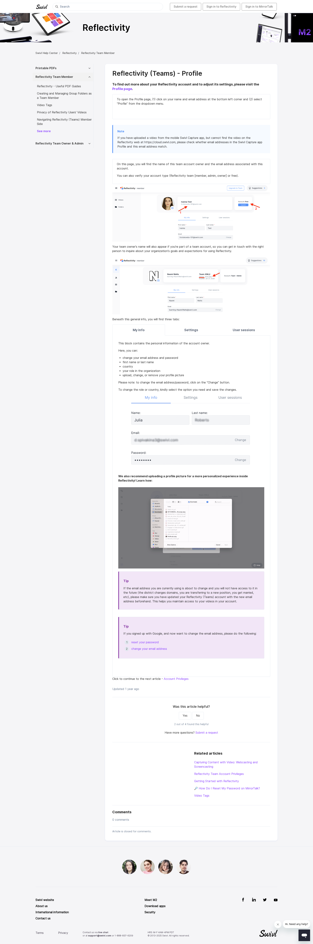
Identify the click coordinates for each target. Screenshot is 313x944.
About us (42, 906)
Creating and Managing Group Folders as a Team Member (64, 96)
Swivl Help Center (47, 53)
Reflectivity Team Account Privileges (219, 774)
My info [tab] (139, 330)
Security (150, 912)
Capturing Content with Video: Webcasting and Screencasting (226, 764)
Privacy (63, 933)
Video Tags (201, 795)
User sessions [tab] (244, 330)
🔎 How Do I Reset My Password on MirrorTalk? (227, 788)
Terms (40, 933)
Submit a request (185, 6)
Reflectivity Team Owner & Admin (60, 143)
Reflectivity (69, 53)
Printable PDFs (46, 68)
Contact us (43, 918)
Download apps (155, 906)
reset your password (145, 642)
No (198, 715)
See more (44, 131)
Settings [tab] (191, 330)
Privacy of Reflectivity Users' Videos (62, 112)
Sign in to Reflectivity (221, 6)
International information (52, 912)
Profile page (122, 89)
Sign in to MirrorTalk (259, 6)
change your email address (149, 649)
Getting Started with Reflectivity (216, 781)
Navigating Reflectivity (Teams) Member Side (64, 122)
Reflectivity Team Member (98, 53)
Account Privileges (176, 679)
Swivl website (45, 900)
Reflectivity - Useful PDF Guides (59, 86)
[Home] (42, 6)
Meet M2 (151, 900)
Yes (185, 715)
